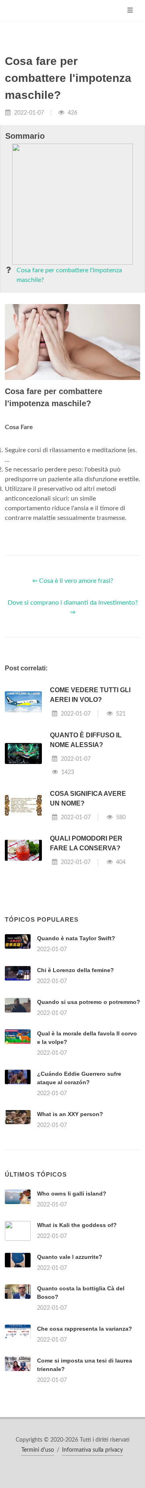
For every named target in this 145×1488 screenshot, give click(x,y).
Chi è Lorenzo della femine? (75, 970)
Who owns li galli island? (71, 1193)
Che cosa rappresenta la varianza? (84, 1328)
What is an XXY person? (70, 1114)
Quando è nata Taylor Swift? (76, 938)
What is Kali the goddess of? (77, 1225)
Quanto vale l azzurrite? (69, 1257)
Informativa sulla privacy (92, 1450)
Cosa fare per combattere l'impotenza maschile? (69, 275)
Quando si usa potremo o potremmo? (88, 1002)
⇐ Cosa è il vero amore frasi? (72, 581)
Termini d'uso (37, 1450)
